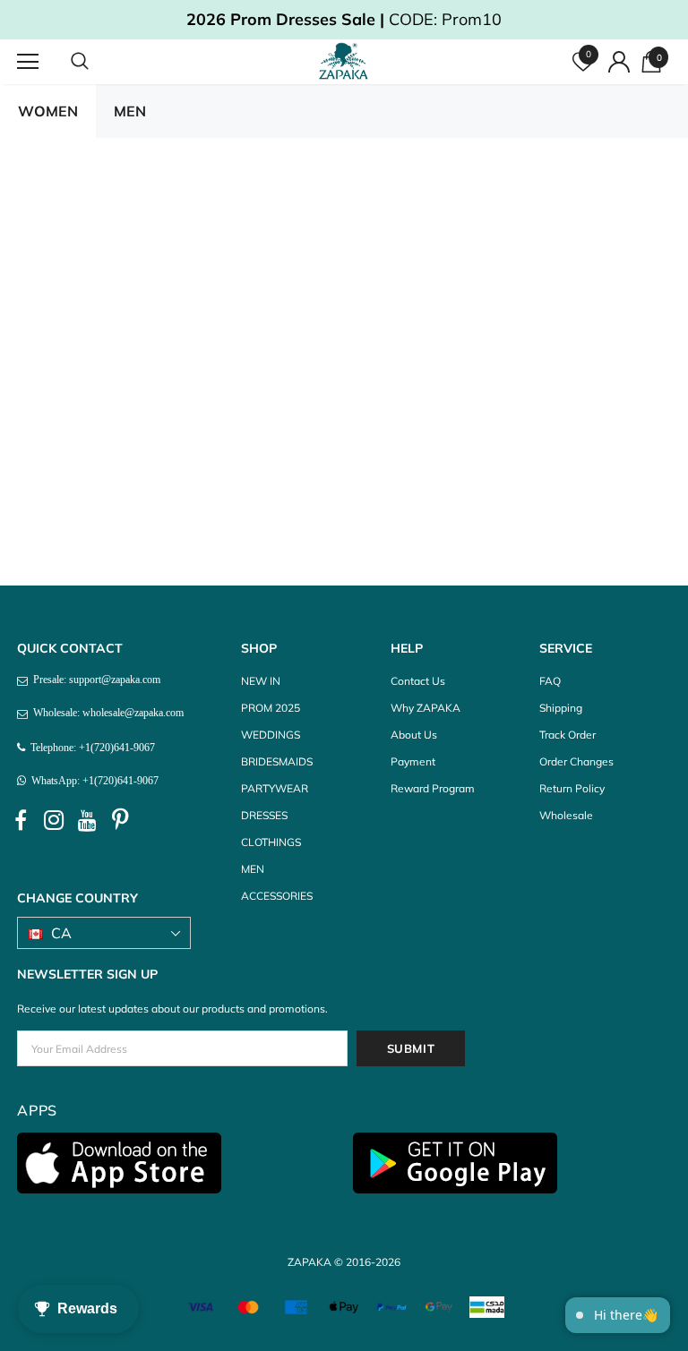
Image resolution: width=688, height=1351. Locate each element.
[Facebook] (20, 821)
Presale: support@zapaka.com (94, 679)
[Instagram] (54, 821)
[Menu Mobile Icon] (28, 62)
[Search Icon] (98, 62)
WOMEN (48, 111)
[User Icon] (619, 62)
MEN (130, 111)
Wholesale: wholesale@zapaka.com (106, 712)
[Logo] (346, 61)
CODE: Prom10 (344, 19)
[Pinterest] (120, 821)
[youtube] (87, 821)
